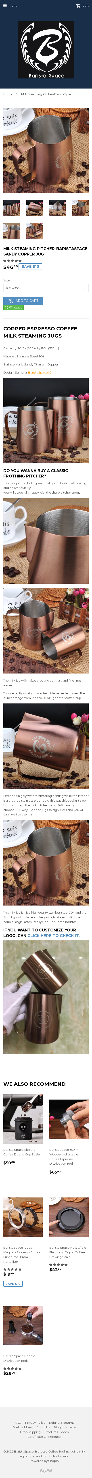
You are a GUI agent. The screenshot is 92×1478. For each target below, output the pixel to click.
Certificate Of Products (44, 1436)
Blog (57, 1427)
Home (8, 94)
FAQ (18, 1422)
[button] (12, 261)
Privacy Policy (35, 1422)
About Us (43, 1427)
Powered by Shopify (44, 1461)
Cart (85, 5)
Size (6, 280)
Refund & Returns (61, 1422)
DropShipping (30, 1432)
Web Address (23, 1427)
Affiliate (70, 1427)
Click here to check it (53, 935)
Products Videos (57, 1432)
